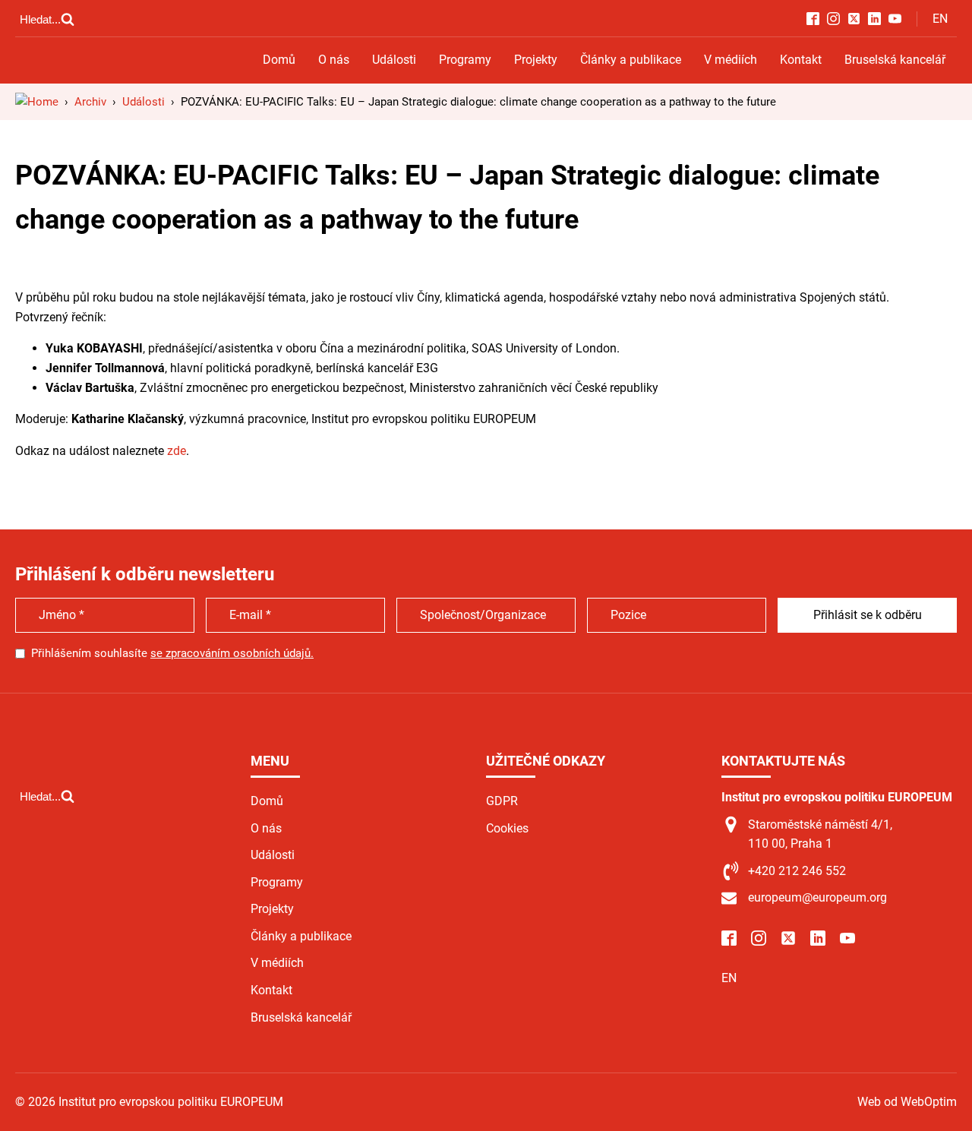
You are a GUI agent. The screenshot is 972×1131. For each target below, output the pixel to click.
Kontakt (801, 59)
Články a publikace (630, 59)
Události (394, 59)
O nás (333, 59)
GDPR (502, 801)
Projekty (535, 59)
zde (176, 451)
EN (940, 18)
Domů (279, 59)
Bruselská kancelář (894, 59)
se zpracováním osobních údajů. (232, 653)
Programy (465, 59)
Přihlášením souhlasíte (172, 653)
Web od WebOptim (907, 1102)
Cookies (507, 828)
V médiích (730, 59)
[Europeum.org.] (36, 102)
